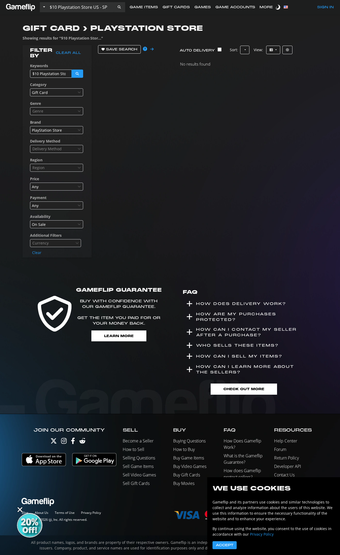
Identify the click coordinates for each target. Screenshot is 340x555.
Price (34, 178)
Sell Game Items (138, 466)
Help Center (285, 441)
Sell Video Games (139, 475)
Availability (40, 216)
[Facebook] (73, 442)
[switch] (278, 7)
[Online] (287, 50)
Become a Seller (138, 441)
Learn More (119, 336)
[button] (119, 7)
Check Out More (243, 389)
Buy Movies (183, 483)
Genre (35, 103)
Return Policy (286, 458)
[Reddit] (82, 442)
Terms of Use (65, 512)
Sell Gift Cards (136, 483)
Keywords (39, 65)
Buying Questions (189, 441)
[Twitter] (53, 442)
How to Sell (133, 449)
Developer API (287, 466)
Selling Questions (139, 458)
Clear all (68, 53)
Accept (224, 545)
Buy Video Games (189, 466)
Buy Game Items (188, 458)
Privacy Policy (91, 512)
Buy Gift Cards (186, 475)
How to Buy (184, 449)
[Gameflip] (20, 7)
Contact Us (284, 475)
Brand (35, 122)
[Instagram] (64, 442)
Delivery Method (45, 141)
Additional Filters (46, 235)
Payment (38, 197)
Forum (280, 449)
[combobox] (56, 92)
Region (36, 159)
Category (38, 84)
